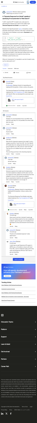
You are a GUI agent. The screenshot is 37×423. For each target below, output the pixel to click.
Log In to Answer (18, 259)
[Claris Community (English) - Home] (18, 2)
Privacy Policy (4, 409)
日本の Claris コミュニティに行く (22, 409)
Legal (31, 406)
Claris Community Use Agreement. (25, 396)
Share (29, 72)
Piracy (10, 409)
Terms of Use (25, 406)
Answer (17, 72)
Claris (2, 315)
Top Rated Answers (7, 77)
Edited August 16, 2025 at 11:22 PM (14, 13)
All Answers (6, 111)
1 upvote (4, 68)
